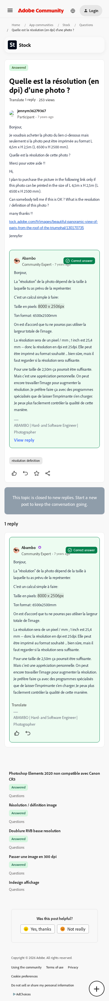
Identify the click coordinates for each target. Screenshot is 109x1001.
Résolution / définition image (33, 804)
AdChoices (23, 994)
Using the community (26, 967)
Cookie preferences (24, 976)
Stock (66, 25)
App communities (41, 25)
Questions (86, 25)
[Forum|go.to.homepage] (41, 10)
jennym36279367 (31, 110)
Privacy (73, 967)
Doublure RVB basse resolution (35, 830)
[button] (10, 12)
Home (16, 25)
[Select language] (72, 10)
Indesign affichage (24, 882)
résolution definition (26, 460)
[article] (54, 639)
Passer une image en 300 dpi (32, 856)
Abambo (28, 258)
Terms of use (54, 967)
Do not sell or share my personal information (42, 985)
